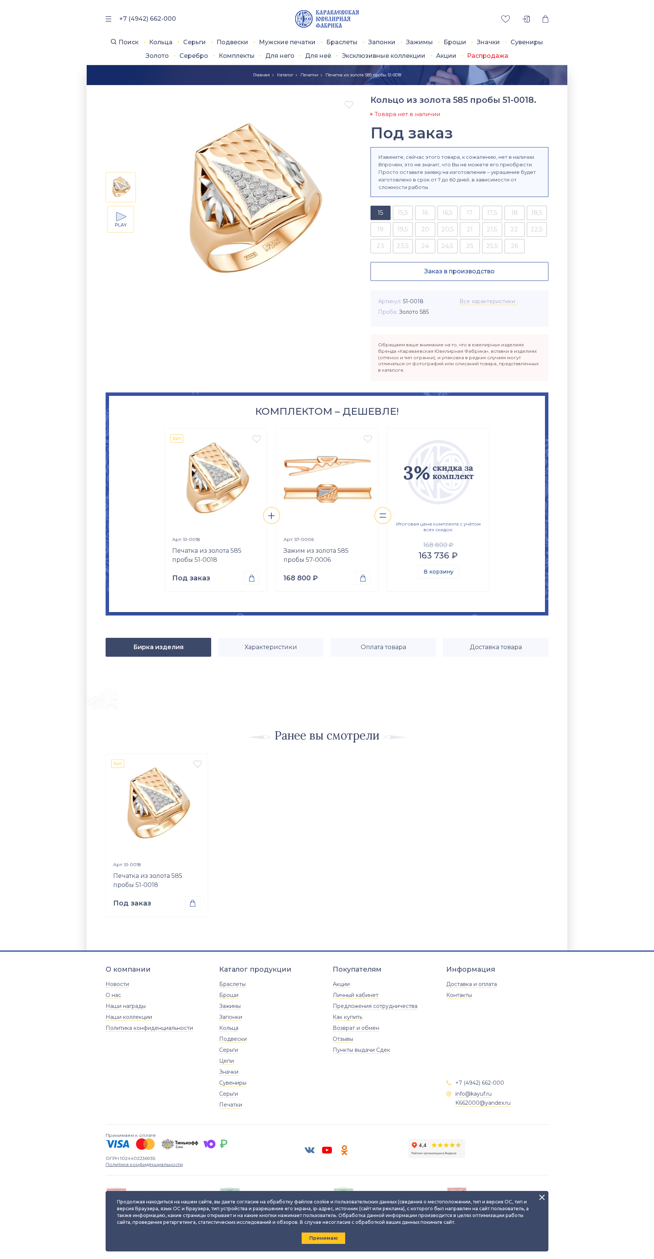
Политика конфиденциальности (149, 1028)
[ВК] (310, 1150)
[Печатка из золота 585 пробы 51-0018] (216, 480)
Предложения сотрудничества (375, 1006)
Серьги (194, 42)
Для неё (318, 55)
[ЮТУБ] (327, 1150)
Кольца (161, 42)
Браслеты (342, 42)
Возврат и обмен (356, 1028)
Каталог (285, 75)
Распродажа (487, 55)
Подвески (232, 42)
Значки (488, 42)
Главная (261, 75)
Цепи (226, 1060)
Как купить (347, 1017)
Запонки (382, 42)
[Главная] (327, 19)
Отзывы (343, 1039)
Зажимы (419, 42)
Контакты (459, 995)
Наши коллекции (129, 1017)
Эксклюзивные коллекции (383, 55)
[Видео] (120, 219)
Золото (157, 55)
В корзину (438, 571)
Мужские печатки (287, 42)
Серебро (193, 55)
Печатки (309, 75)
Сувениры (527, 42)
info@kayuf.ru (473, 1093)
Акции (446, 55)
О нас (113, 995)
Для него (279, 55)
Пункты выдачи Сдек (361, 1050)
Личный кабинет (355, 995)
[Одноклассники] (344, 1150)
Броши (455, 42)
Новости (117, 984)
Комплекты (237, 55)
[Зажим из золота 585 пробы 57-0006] (327, 480)
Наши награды (126, 1006)
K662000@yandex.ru (483, 1102)
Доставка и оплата (471, 984)
